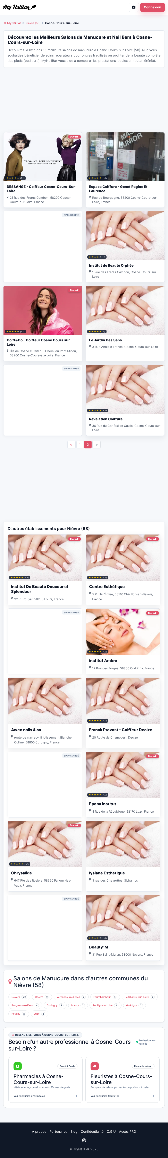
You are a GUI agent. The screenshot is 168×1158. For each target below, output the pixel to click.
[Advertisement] (84, 99)
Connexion (152, 7)
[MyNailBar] (42, 7)
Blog (73, 1131)
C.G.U (111, 1131)
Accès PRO (127, 1131)
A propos (39, 1131)
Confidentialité (92, 1131)
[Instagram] (84, 1140)
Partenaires (58, 1131)
